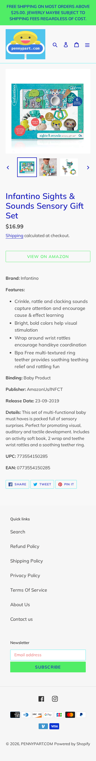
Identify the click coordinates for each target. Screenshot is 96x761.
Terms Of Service (28, 590)
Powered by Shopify (72, 743)
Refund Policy (24, 546)
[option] (27, 167)
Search (17, 532)
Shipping (14, 235)
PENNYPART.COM (37, 743)
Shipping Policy (26, 561)
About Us (20, 604)
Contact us (21, 619)
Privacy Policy (25, 575)
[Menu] (87, 44)
